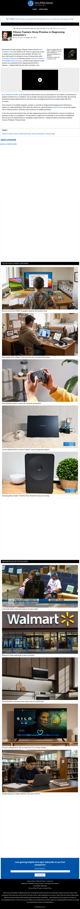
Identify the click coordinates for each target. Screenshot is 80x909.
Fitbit (11, 52)
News (16, 134)
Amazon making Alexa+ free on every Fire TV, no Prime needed (24, 747)
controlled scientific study (13, 94)
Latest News (43, 9)
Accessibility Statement (40, 886)
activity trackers (57, 107)
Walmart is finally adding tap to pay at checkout (18, 655)
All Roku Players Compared (23, 19)
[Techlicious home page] (40, 3)
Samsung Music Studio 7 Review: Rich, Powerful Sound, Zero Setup (25, 496)
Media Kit (24, 883)
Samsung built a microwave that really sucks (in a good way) (23, 701)
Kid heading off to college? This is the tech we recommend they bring (26, 357)
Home (34, 9)
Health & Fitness (8, 134)
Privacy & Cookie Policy (44, 888)
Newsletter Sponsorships (35, 883)
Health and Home (25, 134)
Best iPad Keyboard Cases (41, 19)
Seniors (48, 134)
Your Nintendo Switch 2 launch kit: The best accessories (21, 403)
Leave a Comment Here (8, 144)
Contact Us (49, 881)
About (34, 881)
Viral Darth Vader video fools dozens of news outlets (20, 609)
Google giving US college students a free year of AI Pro (21, 794)
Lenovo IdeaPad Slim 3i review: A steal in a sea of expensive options (25, 449)
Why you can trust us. (60, 28)
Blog (53, 134)
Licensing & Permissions (51, 883)
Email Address (40, 869)
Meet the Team (40, 881)
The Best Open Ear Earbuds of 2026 (62, 19)
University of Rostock (9, 58)
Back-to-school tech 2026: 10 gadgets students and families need (24, 311)
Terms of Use (32, 888)
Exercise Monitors (38, 134)
